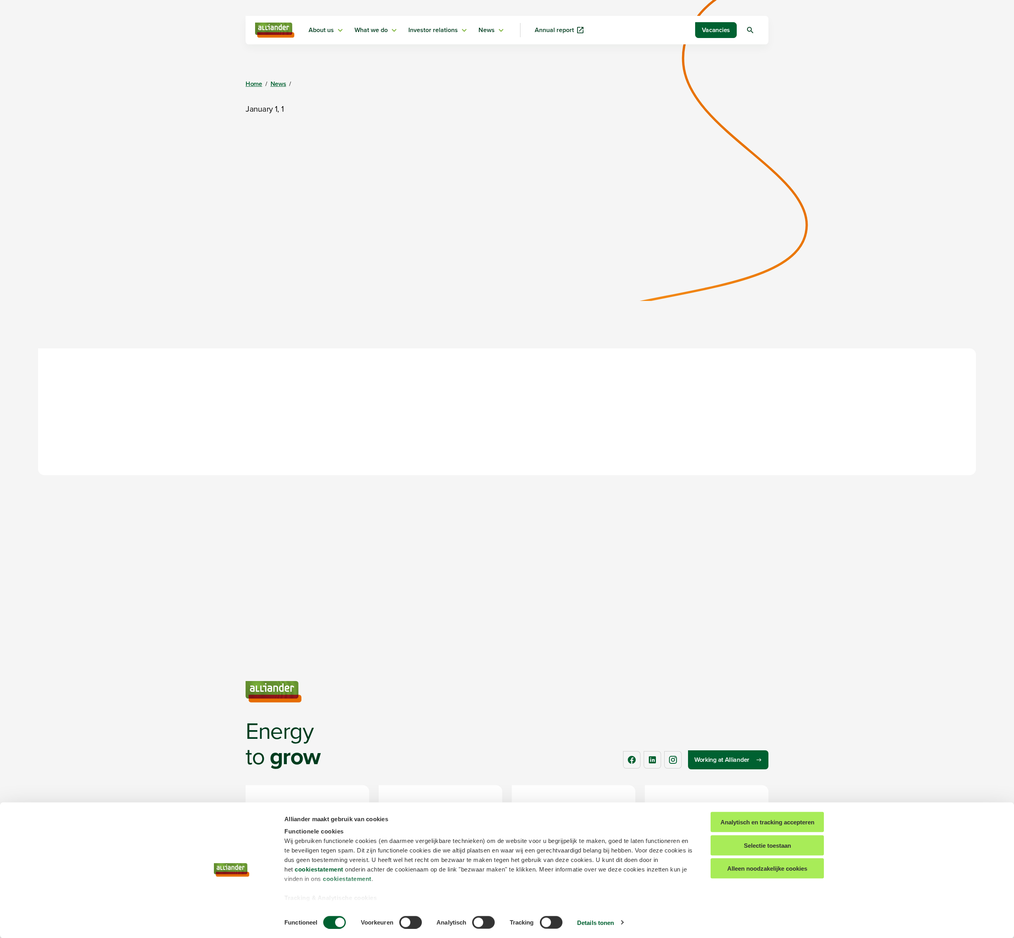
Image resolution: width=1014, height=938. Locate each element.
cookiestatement (319, 869)
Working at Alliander (721, 759)
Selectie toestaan (767, 845)
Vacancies (716, 29)
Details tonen (595, 922)
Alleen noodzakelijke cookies (767, 868)
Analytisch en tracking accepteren (767, 822)
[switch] (410, 922)
